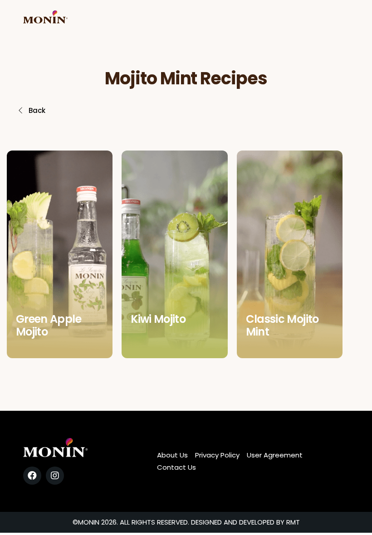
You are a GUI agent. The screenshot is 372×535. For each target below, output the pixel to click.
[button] (31, 110)
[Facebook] (32, 476)
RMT (293, 522)
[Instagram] (55, 476)
